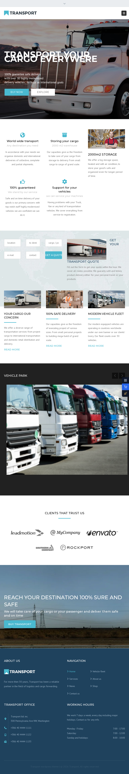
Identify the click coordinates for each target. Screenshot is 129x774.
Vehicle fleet (99, 671)
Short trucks (20, 461)
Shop (95, 686)
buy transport (19, 624)
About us (97, 678)
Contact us (74, 693)
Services (73, 678)
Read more (12, 349)
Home (72, 671)
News (72, 686)
